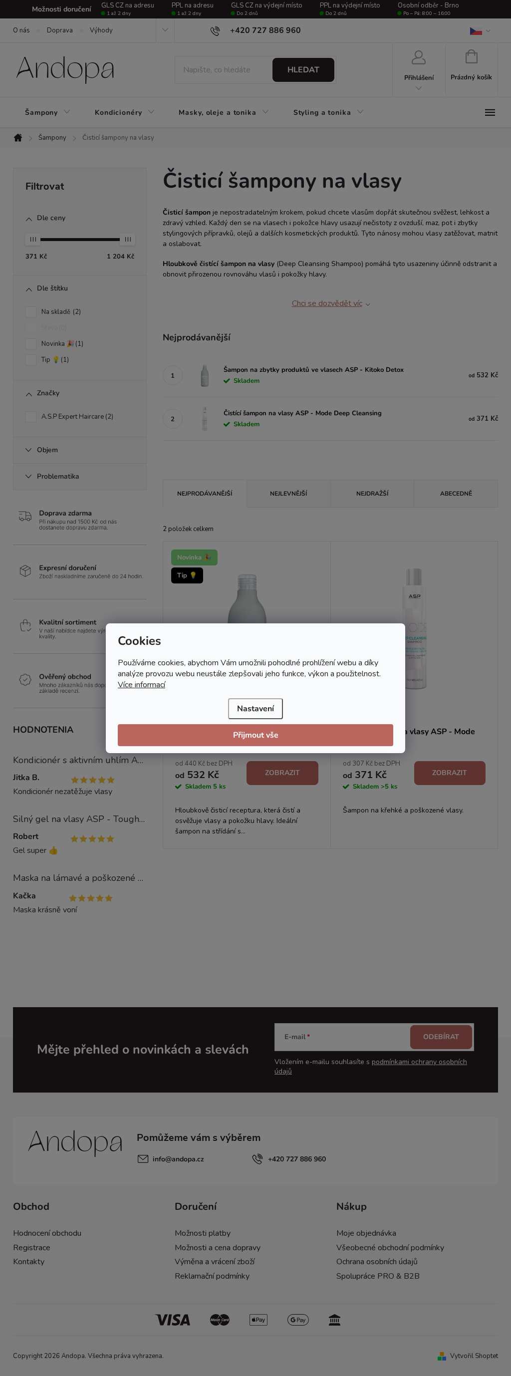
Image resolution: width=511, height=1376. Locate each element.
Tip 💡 (54, 359)
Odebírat (441, 1037)
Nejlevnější (288, 494)
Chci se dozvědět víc (327, 303)
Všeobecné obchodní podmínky (390, 1247)
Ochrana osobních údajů (377, 1261)
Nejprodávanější (204, 494)
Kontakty (28, 1261)
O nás (21, 30)
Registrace (31, 1247)
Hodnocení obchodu (47, 1233)
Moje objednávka (366, 1233)
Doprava (60, 30)
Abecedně (456, 494)
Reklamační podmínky (212, 1276)
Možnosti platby (203, 1233)
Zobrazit (282, 773)
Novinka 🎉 (61, 343)
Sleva (53, 327)
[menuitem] (48, 112)
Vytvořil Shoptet (474, 1356)
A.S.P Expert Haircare (76, 416)
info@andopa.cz (178, 1159)
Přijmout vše (255, 735)
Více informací (141, 684)
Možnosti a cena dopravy (217, 1247)
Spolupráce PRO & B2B (378, 1276)
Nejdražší (372, 494)
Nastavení (255, 708)
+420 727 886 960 (297, 1159)
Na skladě (60, 311)
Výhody (101, 30)
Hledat (303, 69)
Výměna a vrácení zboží (215, 1261)
